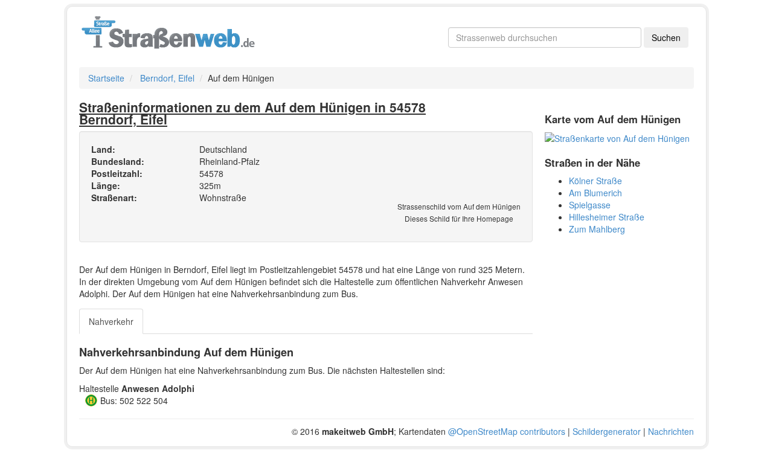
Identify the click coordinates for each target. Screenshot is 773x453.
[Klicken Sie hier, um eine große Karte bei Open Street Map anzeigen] (617, 137)
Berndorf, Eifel (167, 78)
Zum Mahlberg (597, 229)
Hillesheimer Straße (606, 217)
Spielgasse (590, 205)
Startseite (106, 78)
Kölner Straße (595, 181)
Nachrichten (671, 431)
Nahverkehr (111, 321)
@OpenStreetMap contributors (506, 431)
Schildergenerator (607, 431)
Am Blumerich (595, 193)
